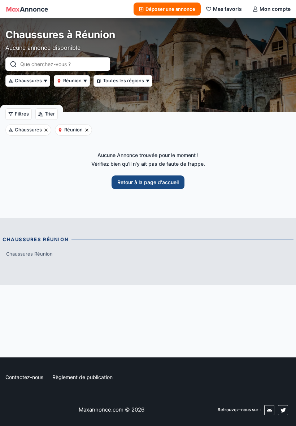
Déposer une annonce (170, 9)
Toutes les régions (126, 80)
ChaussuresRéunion (29, 254)
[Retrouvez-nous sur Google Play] (269, 410)
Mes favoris (227, 9)
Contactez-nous (24, 377)
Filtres (22, 114)
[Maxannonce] (27, 9)
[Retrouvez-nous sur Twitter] (283, 410)
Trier (50, 114)
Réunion (75, 80)
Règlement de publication (82, 377)
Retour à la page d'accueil (148, 182)
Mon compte (275, 9)
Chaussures (31, 80)
